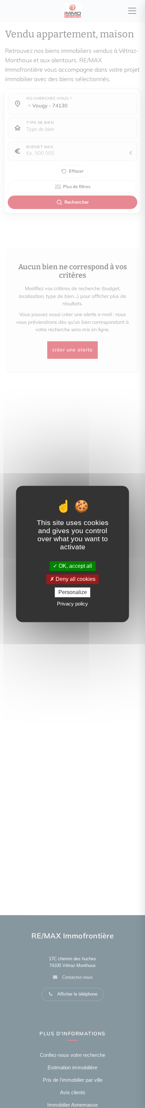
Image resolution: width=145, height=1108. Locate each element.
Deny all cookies (74, 579)
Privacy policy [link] (72, 604)
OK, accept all (74, 566)
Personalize (72, 592)
